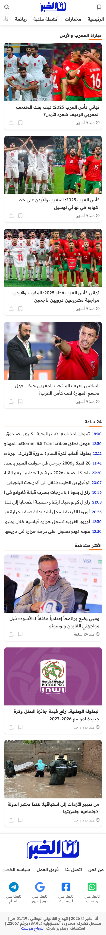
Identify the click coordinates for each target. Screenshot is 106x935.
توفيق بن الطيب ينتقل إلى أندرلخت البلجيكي (48, 482)
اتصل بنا (73, 869)
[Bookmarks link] (99, 7)
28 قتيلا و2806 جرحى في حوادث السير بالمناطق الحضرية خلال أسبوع (47, 463)
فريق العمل (48, 869)
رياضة (21, 19)
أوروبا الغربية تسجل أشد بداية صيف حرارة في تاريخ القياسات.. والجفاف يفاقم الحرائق (47, 511)
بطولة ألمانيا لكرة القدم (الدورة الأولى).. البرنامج (47, 453)
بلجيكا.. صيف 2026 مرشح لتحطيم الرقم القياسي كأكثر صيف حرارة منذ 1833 (47, 472)
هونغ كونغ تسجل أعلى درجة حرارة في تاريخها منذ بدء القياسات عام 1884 (47, 531)
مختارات (73, 19)
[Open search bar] (6, 7)
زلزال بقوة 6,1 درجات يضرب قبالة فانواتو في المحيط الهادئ (47, 492)
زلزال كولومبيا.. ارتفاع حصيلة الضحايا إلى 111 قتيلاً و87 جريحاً (47, 502)
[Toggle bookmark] (20, 122)
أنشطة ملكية (45, 19)
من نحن (96, 869)
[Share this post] (11, 122)
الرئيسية (96, 19)
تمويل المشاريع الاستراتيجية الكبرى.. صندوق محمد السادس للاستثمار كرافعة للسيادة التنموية (47, 433)
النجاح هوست (33, 928)
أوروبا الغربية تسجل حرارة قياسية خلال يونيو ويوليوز (47, 521)
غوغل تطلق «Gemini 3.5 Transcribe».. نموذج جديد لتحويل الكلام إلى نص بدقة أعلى (47, 443)
